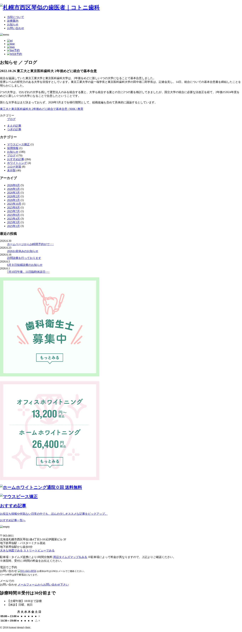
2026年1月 (13, 200)
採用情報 (12, 148)
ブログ (11, 119)
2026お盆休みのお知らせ (22, 251)
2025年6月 (13, 214)
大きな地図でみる (11, 550)
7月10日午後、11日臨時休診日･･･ (28, 271)
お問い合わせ (15, 28)
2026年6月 (13, 185)
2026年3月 (13, 192)
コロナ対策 (14, 166)
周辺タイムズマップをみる (70, 557)
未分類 (11, 170)
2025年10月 (14, 203)
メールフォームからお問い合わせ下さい (43, 584)
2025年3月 (13, 222)
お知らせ (12, 24)
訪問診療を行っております (24, 257)
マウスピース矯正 (18, 144)
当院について (15, 17)
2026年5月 (13, 188)
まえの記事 (14, 125)
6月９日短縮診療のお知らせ (25, 264)
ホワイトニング (17, 162)
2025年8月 (13, 207)
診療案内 (12, 20)
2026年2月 (13, 196)
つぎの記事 (14, 129)
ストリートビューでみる (39, 550)
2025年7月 (13, 211)
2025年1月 (13, 226)
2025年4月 (13, 218)
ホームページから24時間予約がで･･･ (30, 244)
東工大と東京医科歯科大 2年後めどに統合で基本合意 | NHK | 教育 (41, 108)
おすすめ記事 (15, 159)
